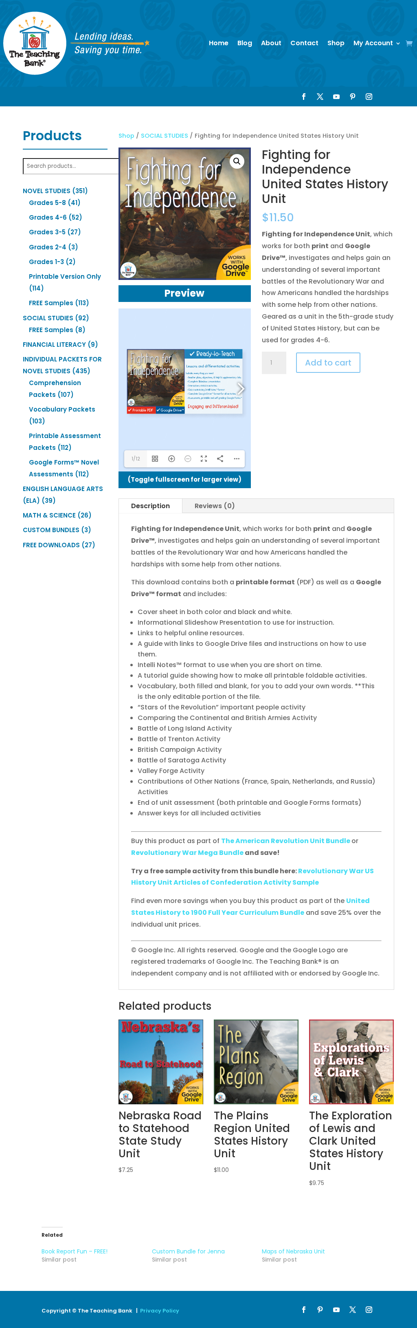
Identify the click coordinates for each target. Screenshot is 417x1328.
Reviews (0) (215, 506)
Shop (336, 43)
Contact (304, 43)
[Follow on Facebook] (303, 96)
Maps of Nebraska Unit (293, 1251)
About (271, 43)
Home (218, 43)
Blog (244, 43)
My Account (373, 43)
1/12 (136, 458)
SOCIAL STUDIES (164, 136)
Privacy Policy (159, 1311)
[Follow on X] (320, 96)
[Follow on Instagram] (368, 96)
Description (150, 506)
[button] (237, 161)
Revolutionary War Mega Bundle (187, 852)
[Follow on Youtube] (336, 96)
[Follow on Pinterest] (352, 96)
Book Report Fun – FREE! (75, 1251)
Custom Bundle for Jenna (188, 1251)
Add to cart (328, 362)
